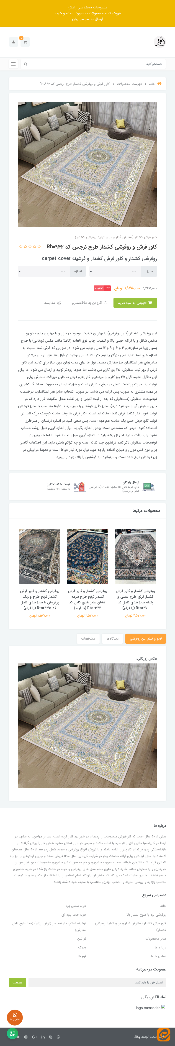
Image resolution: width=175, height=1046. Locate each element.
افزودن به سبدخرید (133, 303)
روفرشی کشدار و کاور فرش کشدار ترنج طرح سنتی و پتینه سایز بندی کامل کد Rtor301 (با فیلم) (135, 599)
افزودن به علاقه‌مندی (87, 303)
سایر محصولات (155, 938)
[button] (25, 42)
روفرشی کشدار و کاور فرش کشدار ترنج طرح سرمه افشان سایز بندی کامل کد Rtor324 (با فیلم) (87, 599)
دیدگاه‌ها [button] (112, 638)
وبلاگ (82, 947)
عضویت (18, 982)
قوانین (81, 938)
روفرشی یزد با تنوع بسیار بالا (146, 914)
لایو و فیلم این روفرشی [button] (146, 638)
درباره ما (160, 947)
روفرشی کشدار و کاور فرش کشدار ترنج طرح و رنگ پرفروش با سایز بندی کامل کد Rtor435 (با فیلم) (39, 599)
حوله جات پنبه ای (74, 914)
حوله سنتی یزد (76, 906)
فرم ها (82, 956)
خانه (163, 906)
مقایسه (50, 303)
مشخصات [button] (88, 638)
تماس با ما (158, 956)
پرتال (137, 1036)
